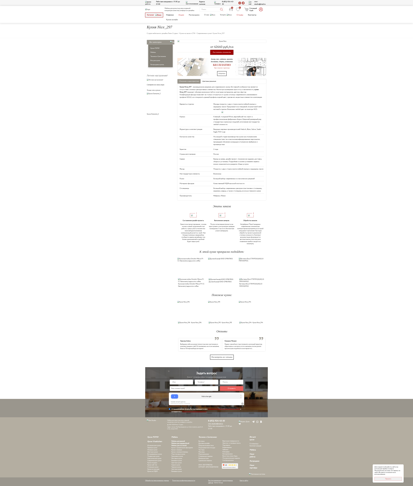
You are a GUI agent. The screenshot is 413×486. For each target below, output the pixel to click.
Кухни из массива (153, 469)
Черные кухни (176, 467)
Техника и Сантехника (158, 56)
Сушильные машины (205, 461)
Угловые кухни (152, 450)
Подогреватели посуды (206, 448)
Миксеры (201, 452)
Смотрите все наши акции (155, 84)
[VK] (261, 422)
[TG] (253, 422)
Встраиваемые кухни (154, 454)
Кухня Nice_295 (227, 323)
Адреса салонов (202, 3)
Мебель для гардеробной (180, 443)
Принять (388, 479)
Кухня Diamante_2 (153, 114)
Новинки (170, 15)
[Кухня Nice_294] (252, 310)
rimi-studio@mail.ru (260, 3)
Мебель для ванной (178, 441)
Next (268, 345)
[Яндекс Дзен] (244, 422)
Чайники (225, 450)
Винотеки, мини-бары (229, 456)
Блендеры (226, 452)
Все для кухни (155, 60)
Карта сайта (244, 481)
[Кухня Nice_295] (222, 310)
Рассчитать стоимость (222, 52)
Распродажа (194, 15)
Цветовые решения (209, 81)
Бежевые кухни (176, 461)
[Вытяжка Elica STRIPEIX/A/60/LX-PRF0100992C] (252, 267)
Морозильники (203, 454)
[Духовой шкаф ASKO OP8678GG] (222, 267)
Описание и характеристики (189, 81)
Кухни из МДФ (152, 471)
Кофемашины (227, 447)
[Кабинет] (261, 9)
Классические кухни (154, 458)
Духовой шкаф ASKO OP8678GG (220, 282)
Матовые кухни (176, 458)
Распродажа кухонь (157, 65)
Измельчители (203, 458)
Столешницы (254, 444)
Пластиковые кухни (178, 454)
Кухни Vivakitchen (154, 441)
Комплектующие (255, 446)
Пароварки (226, 445)
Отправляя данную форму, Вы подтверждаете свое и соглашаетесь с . (206, 410)
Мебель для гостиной (178, 445)
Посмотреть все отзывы (221, 357)
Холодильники (227, 454)
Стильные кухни (152, 467)
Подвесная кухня (153, 456)
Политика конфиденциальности (183, 481)
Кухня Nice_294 (257, 323)
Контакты (252, 15)
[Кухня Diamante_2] (160, 102)
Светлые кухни (176, 463)
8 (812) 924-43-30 (228, 3)
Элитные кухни (152, 452)
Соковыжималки (228, 460)
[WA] (257, 422)
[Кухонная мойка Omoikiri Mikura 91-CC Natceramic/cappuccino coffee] (191, 267)
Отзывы (240, 15)
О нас (206, 15)
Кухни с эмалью (176, 450)
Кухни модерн (152, 463)
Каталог (150, 15)
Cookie (390, 469)
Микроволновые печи (206, 445)
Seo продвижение (214, 481)
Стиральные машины (205, 456)
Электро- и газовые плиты (231, 443)
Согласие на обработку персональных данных (224, 409)
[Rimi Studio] (152, 9)
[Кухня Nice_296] (191, 310)
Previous (176, 345)
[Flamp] (240, 424)
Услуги (223, 15)
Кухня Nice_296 (196, 323)
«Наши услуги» (243, 164)
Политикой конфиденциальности (194, 412)
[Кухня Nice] (222, 41)
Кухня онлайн (172, 19)
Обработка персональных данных (157, 481)
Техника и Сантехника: (207, 437)
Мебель (153, 52)
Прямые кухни (152, 448)
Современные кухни (154, 461)
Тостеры (201, 450)
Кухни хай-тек (152, 465)
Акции (181, 15)
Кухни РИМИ (154, 48)
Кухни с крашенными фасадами (182, 448)
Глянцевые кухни (177, 456)
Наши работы (252, 455)
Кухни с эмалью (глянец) (179, 452)
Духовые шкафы (204, 443)
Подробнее (221, 73)
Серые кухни (175, 465)
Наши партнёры (253, 466)
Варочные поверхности (230, 441)
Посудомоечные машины (231, 458)
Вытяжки (201, 441)
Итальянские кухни (154, 445)
